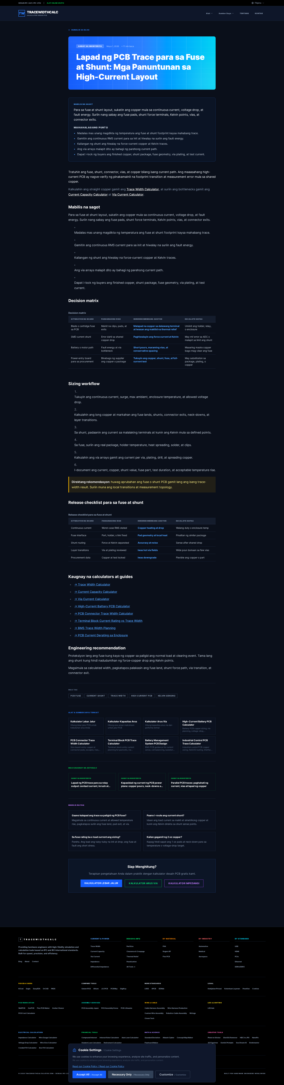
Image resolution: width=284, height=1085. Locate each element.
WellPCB (21, 1008)
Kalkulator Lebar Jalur (101, 883)
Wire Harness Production (177, 1008)
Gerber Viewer (58, 1008)
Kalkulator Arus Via (143, 883)
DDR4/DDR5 (240, 967)
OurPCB (31, 1008)
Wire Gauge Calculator (48, 1038)
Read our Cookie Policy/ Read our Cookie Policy (98, 1066)
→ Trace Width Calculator (92, 584)
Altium (96, 989)
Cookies (255, 989)
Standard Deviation (152, 1038)
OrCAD (45, 989)
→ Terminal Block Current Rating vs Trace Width (108, 620)
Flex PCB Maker (43, 1008)
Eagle (28, 989)
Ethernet (238, 962)
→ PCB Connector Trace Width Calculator (103, 613)
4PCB (154, 989)
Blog (20, 961)
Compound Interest (89, 1038)
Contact (35, 961)
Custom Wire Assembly (154, 1013)
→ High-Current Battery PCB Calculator (102, 606)
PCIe (237, 956)
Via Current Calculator (127, 194)
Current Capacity (98, 951)
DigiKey (123, 989)
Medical (202, 951)
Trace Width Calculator (143, 189)
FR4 (164, 946)
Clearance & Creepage (136, 951)
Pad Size (130, 946)
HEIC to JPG (244, 1038)
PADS (53, 989)
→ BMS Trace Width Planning (95, 628)
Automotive (203, 946)
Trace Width (95, 946)
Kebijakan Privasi (215, 989)
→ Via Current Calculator (91, 599)
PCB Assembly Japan (90, 1008)
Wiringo (192, 1013)
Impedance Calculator (27, 1038)
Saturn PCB (86, 989)
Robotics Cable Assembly (176, 1013)
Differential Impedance (100, 967)
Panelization (132, 962)
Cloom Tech (149, 1018)
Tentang (244, 13)
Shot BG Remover (230, 1038)
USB (236, 946)
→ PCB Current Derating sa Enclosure (101, 635)
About (27, 961)
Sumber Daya (225, 13)
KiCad (20, 989)
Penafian (246, 989)
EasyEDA (36, 989)
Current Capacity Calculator (88, 194)
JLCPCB (104, 989)
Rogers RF (167, 951)
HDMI (237, 951)
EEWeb (161, 989)
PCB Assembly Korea (109, 1008)
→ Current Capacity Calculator (95, 591)
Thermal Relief (132, 956)
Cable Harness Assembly (155, 1008)
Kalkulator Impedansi (183, 883)
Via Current (95, 956)
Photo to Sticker (214, 1038)
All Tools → (131, 967)
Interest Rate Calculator (109, 1038)
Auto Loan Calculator (130, 1038)
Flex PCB (166, 956)
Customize (172, 1074)
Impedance (95, 962)
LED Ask (211, 1008)
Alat (208, 13)
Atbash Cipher (168, 1038)
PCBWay (114, 989)
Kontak (259, 13)
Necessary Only (130, 1074)
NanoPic (255, 1038)
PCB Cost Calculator (26, 1013)
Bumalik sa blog (79, 30)
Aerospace (203, 956)
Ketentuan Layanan (232, 989)
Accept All (89, 1074)
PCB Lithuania (126, 1008)
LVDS (147, 989)
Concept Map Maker (185, 1038)
